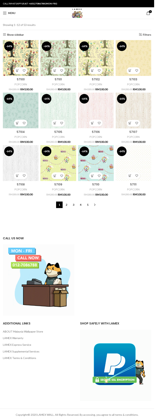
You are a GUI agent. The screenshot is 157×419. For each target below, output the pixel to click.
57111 (133, 184)
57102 (96, 79)
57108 (21, 184)
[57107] (133, 110)
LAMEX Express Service (17, 344)
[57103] (133, 58)
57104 (21, 132)
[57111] (133, 163)
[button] (17, 70)
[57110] (96, 163)
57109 (58, 184)
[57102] (96, 58)
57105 (58, 132)
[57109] (58, 163)
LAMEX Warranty (13, 338)
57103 (133, 79)
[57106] (96, 110)
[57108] (20, 163)
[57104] (20, 110)
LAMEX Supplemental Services (21, 351)
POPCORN (21, 84)
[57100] (20, 58)
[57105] (58, 110)
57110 (95, 184)
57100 (21, 79)
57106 (96, 132)
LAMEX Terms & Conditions (19, 358)
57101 (58, 79)
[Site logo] (77, 12)
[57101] (58, 58)
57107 (133, 132)
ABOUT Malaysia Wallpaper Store (23, 331)
